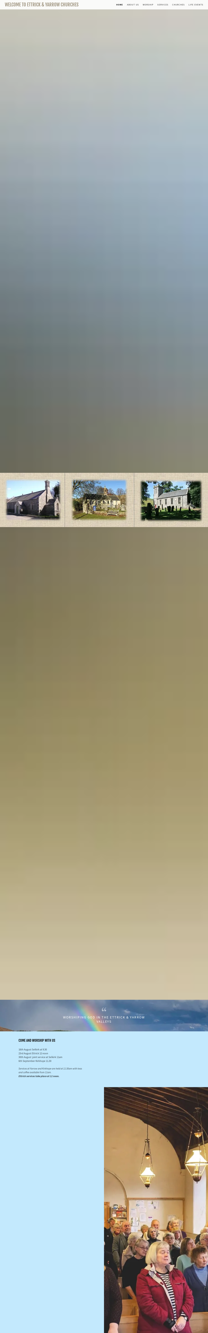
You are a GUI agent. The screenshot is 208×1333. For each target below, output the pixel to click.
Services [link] (162, 4)
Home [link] (119, 4)
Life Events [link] (195, 4)
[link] (54, 5)
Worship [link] (148, 4)
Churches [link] (178, 4)
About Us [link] (133, 4)
